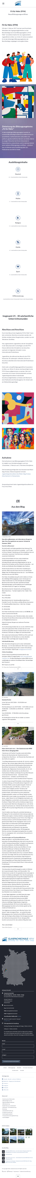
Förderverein (15, 1070)
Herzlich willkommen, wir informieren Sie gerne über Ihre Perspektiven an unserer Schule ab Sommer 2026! (17, 541)
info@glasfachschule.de (25, 649)
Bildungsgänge (11, 1067)
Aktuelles (19, 1067)
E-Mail (4, 1049)
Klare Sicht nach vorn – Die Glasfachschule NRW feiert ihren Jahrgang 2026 (17, 749)
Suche (4, 1171)
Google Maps (7, 1020)
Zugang (19, 1016)
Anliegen (4, 1055)
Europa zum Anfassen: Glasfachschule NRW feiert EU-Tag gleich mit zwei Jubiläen (18, 1161)
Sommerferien (6, 700)
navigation (3, 3)
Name (4, 1043)
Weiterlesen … (9, 669)
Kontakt (22, 1070)
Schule (5, 1067)
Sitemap (10, 1171)
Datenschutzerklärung (25, 1171)
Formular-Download (28, 1067)
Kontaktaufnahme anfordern (11, 1061)
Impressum (16, 1171)
